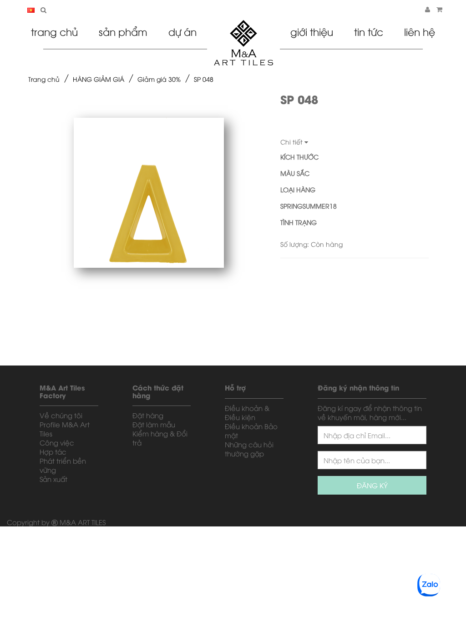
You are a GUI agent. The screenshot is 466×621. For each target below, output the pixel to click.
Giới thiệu (311, 31)
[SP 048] (148, 193)
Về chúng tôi (61, 415)
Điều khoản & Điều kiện (247, 412)
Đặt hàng (147, 415)
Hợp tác (53, 451)
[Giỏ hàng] (439, 9)
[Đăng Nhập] (427, 9)
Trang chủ (54, 31)
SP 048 (203, 79)
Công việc (57, 442)
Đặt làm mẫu (153, 424)
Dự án (182, 31)
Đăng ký (372, 485)
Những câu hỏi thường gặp (249, 449)
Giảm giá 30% (159, 79)
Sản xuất (53, 478)
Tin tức (368, 31)
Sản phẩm (123, 31)
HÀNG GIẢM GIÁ (98, 79)
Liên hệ (419, 31)
